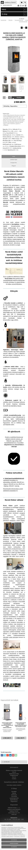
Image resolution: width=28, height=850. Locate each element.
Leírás (13, 156)
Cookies (14, 778)
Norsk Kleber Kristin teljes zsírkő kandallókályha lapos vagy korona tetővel (7, 724)
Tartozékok (14, 796)
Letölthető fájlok (13, 159)
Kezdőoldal (3, 20)
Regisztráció (14, 801)
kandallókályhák (7, 509)
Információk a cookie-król (19, 836)
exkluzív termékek (8, 511)
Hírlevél (14, 772)
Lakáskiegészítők (14, 798)
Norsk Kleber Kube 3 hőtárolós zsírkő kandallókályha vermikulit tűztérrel (20, 724)
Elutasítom (14, 846)
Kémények (14, 795)
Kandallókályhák (19, 20)
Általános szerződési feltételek (14, 770)
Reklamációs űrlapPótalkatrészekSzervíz (14, 775)
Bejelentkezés (14, 799)
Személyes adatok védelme (14, 785)
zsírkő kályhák (13, 637)
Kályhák (10, 20)
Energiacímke (13, 162)
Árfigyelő (14, 165)
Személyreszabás (14, 843)
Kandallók (14, 791)
